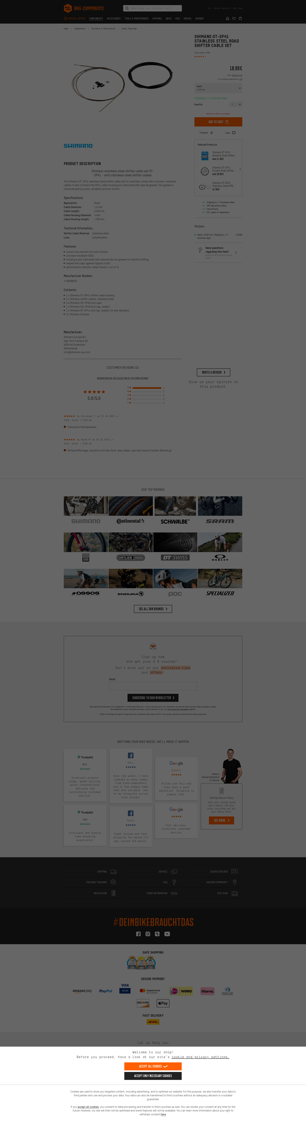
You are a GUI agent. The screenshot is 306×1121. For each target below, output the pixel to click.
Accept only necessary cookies (153, 1076)
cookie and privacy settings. (200, 1057)
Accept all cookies (150, 1066)
